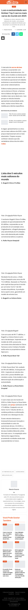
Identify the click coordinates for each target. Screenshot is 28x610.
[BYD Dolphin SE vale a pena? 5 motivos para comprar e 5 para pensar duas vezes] (20, 544)
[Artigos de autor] (14, 484)
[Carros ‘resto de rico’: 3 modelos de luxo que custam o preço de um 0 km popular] (8, 527)
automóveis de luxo (8, 471)
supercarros (20, 471)
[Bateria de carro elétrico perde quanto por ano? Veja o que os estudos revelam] (8, 544)
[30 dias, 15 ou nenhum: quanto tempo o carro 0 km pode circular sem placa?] (4, 122)
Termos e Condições (20, 592)
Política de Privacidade (8, 592)
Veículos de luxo (7, 475)
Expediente (11, 594)
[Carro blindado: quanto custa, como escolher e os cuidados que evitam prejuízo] (20, 527)
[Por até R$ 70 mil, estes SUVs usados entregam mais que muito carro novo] (8, 564)
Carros (14, 6)
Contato (17, 594)
